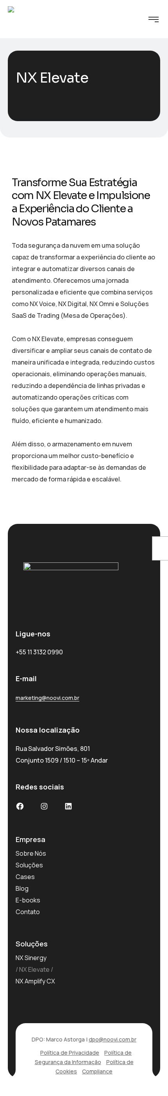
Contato (28, 911)
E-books (28, 900)
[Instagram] (44, 807)
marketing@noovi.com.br (47, 697)
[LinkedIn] (68, 807)
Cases (25, 876)
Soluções (29, 865)
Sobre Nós (31, 853)
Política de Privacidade (69, 1052)
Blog (22, 888)
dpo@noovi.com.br (112, 1039)
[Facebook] (20, 807)
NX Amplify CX (35, 981)
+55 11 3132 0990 (39, 652)
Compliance (97, 1071)
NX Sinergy (31, 957)
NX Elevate (34, 969)
